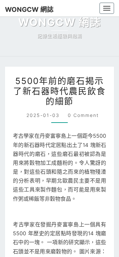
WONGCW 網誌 (26, 9)
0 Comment (82, 237)
